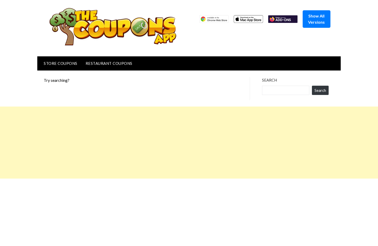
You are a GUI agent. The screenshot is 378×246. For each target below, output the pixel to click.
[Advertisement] (154, 143)
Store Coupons (60, 63)
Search (269, 80)
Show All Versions (316, 18)
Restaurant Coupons (109, 63)
